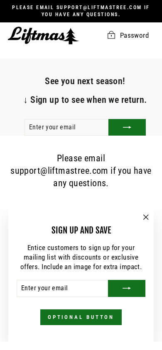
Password (134, 35)
